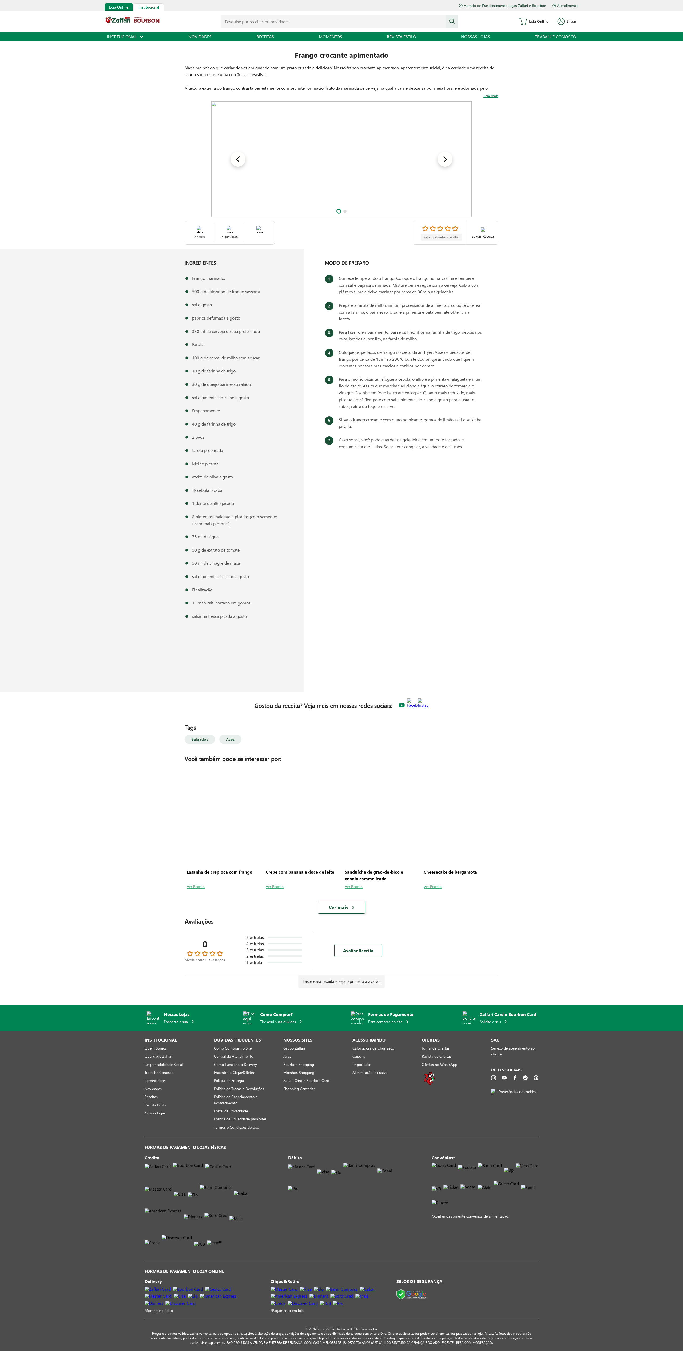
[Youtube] (504, 1077)
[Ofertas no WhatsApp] (429, 1084)
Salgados (199, 739)
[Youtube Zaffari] (401, 705)
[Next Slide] (445, 159)
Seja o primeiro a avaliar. (441, 237)
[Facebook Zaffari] (412, 705)
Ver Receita (196, 886)
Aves (230, 739)
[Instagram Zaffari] (423, 705)
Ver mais (338, 907)
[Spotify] (525, 1077)
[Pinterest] (536, 1077)
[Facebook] (515, 1077)
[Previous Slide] (238, 159)
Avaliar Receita (358, 950)
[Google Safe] (412, 1294)
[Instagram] (493, 1077)
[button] (338, 211)
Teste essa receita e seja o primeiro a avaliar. (341, 981)
